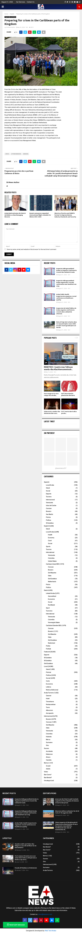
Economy (51, 537)
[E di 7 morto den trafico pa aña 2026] (69, 404)
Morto (46, 763)
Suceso (46, 748)
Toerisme (49, 611)
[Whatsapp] (57, 920)
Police (48, 584)
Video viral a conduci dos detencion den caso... (52, 412)
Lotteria (48, 687)
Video (46, 772)
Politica (48, 675)
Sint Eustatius (52, 578)
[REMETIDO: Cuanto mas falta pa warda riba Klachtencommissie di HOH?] (61, 354)
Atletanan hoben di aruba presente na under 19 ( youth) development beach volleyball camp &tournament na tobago (61, 173)
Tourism (49, 549)
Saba (49, 575)
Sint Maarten (52, 573)
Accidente (49, 751)
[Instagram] (35, 920)
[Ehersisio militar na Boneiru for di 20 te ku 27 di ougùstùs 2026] (48, 813)
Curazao (49, 508)
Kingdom (25, 153)
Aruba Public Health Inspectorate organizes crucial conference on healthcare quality (66, 297)
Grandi (48, 766)
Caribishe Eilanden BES (53, 625)
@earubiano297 (60, 468)
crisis (7, 153)
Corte (48, 681)
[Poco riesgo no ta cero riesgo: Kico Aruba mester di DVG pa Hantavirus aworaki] (52, 386)
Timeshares (50, 701)
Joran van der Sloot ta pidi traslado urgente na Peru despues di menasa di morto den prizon (67, 801)
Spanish (46, 482)
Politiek (48, 649)
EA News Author (10, 27)
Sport (48, 608)
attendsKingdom (16, 153)
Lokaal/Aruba (50, 593)
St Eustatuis (48, 657)
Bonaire (48, 511)
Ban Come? (48, 774)
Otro (47, 745)
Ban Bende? (48, 777)
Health (50, 535)
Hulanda (49, 736)
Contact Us (30, 2)
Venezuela (49, 502)
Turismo (49, 496)
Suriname (49, 742)
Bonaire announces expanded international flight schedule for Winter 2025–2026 (40, 215)
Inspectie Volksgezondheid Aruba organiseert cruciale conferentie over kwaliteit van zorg (66, 283)
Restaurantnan (51, 704)
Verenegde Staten (54, 622)
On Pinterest (49, 433)
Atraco (48, 757)
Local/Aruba (13, 17)
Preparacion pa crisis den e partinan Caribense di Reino (18, 172)
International (50, 552)
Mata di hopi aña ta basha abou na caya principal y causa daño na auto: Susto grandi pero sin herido (66, 325)
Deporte (48, 494)
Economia (49, 684)
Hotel (48, 698)
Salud (48, 488)
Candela (48, 760)
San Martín (49, 514)
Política (48, 520)
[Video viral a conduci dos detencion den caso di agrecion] (52, 404)
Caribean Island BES (52, 564)
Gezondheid (52, 596)
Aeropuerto (50, 713)
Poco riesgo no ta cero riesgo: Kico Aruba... (51, 394)
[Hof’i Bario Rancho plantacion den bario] (69, 386)
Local (46, 666)
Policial (48, 672)
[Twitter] (30, 920)
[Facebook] (25, 920)
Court (50, 540)
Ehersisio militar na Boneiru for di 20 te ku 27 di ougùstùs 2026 (67, 812)
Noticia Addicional (52, 690)
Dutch (46, 590)
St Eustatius (50, 523)
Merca (48, 739)
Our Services (20, 2)
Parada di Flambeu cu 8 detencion (26, 868)
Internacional (50, 499)
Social (48, 491)
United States (52, 561)
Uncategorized (49, 780)
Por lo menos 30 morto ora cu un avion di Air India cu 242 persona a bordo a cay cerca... (26, 858)
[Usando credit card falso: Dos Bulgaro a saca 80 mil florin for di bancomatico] (7, 846)
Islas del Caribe (51, 505)
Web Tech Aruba (50, 931)
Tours (48, 707)
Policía (48, 517)
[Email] (52, 920)
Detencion (49, 754)
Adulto (48, 769)
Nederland (51, 643)
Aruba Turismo (49, 693)
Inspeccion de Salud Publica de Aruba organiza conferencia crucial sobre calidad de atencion (66, 311)
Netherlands (52, 581)
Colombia (51, 558)
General (48, 695)
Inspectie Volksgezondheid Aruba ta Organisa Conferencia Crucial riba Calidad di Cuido (66, 270)
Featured (47, 652)
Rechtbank (51, 605)
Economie (51, 599)
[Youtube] (46, 920)
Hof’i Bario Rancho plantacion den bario (68, 394)
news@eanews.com (45, 914)
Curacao (51, 567)
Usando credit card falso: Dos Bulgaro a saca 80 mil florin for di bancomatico (25, 846)
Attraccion (49, 710)
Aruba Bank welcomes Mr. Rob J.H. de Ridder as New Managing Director (15, 215)
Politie (48, 646)
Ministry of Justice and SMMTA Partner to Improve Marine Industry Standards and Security (65, 215)
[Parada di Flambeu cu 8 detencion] (7, 870)
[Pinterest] (41, 920)
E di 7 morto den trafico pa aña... (69, 412)
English (7, 17)
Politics (48, 587)
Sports (48, 546)
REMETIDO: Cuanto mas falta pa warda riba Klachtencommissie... (58, 368)
